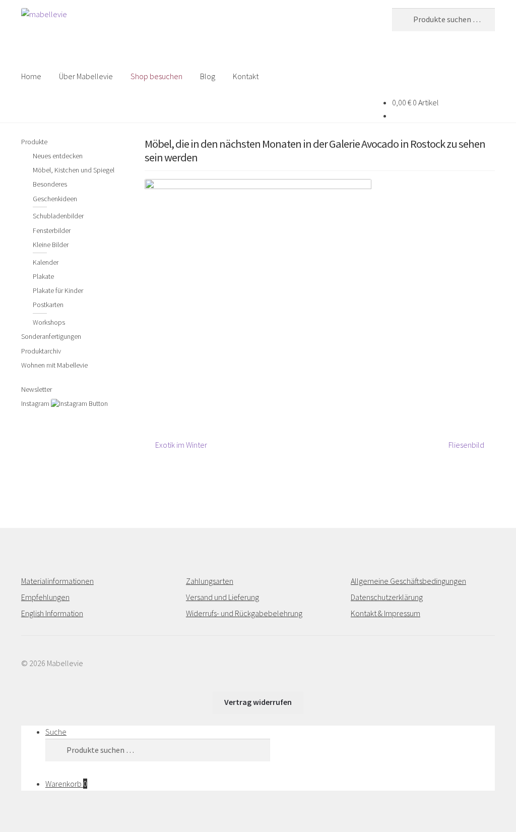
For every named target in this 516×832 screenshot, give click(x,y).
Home (31, 76)
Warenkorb (66, 784)
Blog (207, 76)
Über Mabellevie (86, 76)
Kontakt (246, 76)
